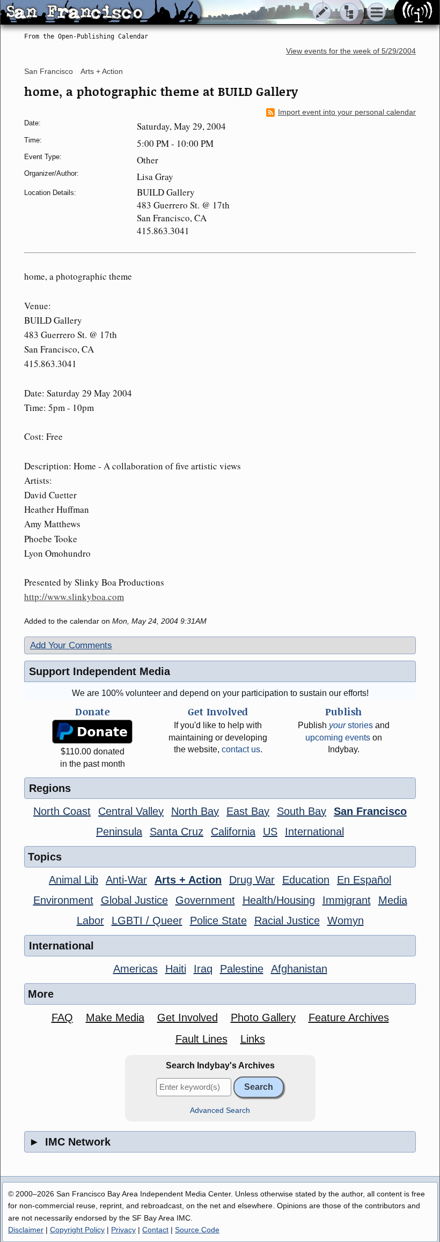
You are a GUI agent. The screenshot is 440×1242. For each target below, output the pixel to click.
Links (252, 1039)
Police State (218, 920)
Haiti (175, 969)
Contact (155, 1229)
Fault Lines (201, 1039)
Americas (135, 969)
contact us (241, 749)
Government (205, 900)
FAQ (62, 1017)
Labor (90, 920)
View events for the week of (351, 51)
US (270, 831)
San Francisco (48, 71)
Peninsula (119, 831)
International (314, 831)
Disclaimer (25, 1229)
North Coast (62, 811)
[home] (101, 13)
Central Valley (131, 811)
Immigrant (346, 900)
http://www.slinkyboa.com (74, 596)
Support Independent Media (99, 671)
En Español (364, 880)
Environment (63, 900)
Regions (50, 788)
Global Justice (134, 900)
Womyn (345, 920)
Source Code (197, 1229)
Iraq (203, 969)
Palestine (241, 969)
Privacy (123, 1229)
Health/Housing (279, 900)
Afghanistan (299, 969)
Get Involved (187, 1017)
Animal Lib (73, 880)
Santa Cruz (176, 831)
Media (392, 900)
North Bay (195, 811)
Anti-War (126, 880)
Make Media (115, 1017)
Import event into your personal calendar (347, 112)
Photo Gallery (263, 1017)
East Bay (247, 811)
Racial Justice (287, 920)
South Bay (301, 811)
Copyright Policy (77, 1229)
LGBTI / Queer (147, 920)
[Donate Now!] (92, 732)
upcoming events (337, 737)
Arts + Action (101, 71)
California (233, 831)
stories (351, 725)
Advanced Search (220, 1110)
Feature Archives (349, 1017)
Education (305, 880)
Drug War (252, 880)
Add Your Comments (71, 645)
